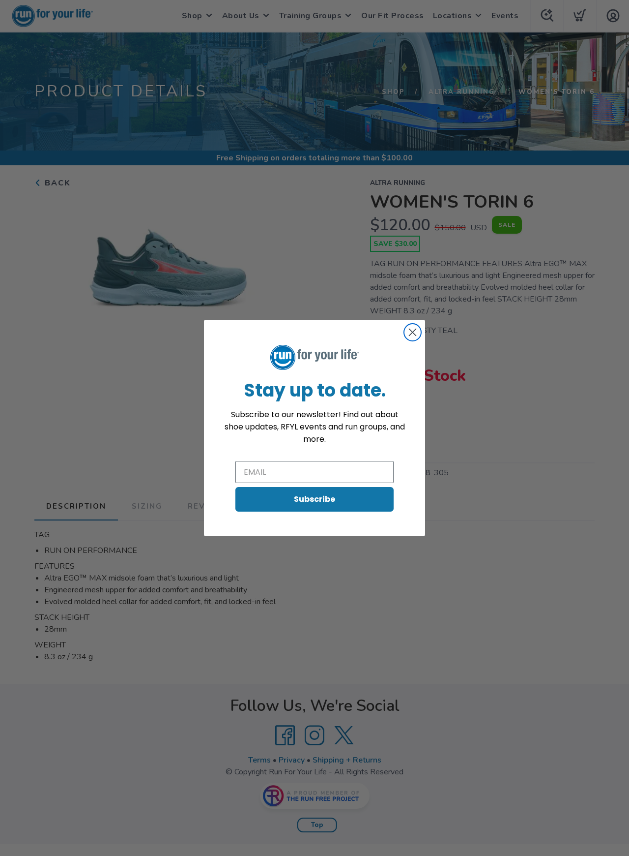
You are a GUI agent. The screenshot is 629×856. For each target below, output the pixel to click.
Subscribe (314, 499)
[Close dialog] (412, 332)
